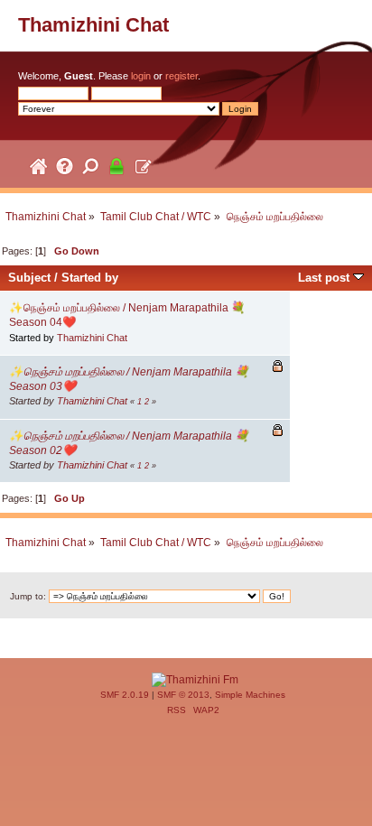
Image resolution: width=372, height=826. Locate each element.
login (141, 75)
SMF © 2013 (183, 695)
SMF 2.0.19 (124, 695)
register (181, 75)
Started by (89, 277)
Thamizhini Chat (93, 25)
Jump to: (28, 596)
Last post (325, 277)
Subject (29, 277)
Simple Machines (250, 695)
